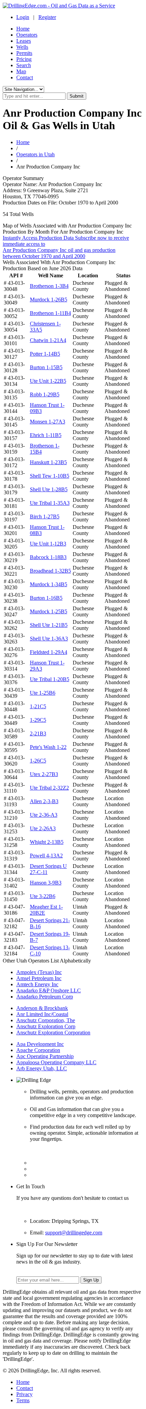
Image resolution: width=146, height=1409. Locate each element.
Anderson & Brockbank (42, 1008)
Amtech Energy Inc (37, 984)
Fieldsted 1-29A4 (48, 652)
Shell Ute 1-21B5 (49, 625)
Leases (23, 41)
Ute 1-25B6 (42, 693)
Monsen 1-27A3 (47, 421)
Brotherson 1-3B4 (49, 286)
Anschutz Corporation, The (45, 1020)
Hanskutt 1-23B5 (48, 462)
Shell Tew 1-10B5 (49, 476)
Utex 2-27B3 (44, 774)
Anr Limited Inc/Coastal (42, 1014)
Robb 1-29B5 (44, 394)
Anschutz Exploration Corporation (53, 1032)
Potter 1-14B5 (45, 354)
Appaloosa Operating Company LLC (56, 1062)
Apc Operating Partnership (45, 1056)
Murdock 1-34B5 (48, 584)
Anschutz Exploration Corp (45, 1026)
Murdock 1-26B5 (48, 299)
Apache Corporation (38, 1050)
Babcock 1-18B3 (48, 557)
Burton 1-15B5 (46, 367)
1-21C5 (38, 706)
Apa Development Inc (40, 1044)
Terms (23, 1400)
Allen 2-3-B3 (44, 801)
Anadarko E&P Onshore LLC (48, 990)
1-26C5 (38, 760)
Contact (24, 77)
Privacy (24, 1394)
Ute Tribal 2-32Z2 (49, 788)
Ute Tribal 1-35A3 (50, 503)
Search (23, 65)
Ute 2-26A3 (43, 828)
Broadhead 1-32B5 (50, 571)
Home (23, 29)
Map (21, 71)
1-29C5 (38, 720)
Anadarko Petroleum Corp (44, 996)
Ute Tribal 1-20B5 (49, 679)
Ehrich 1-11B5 (45, 435)
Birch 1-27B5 (44, 516)
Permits (24, 53)
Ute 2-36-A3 (43, 815)
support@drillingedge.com (73, 1232)
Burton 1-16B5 (46, 598)
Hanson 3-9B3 (45, 883)
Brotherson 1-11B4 (50, 313)
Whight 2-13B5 (46, 842)
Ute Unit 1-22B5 (48, 381)
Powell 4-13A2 (46, 855)
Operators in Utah (35, 154)
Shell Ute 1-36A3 (49, 638)
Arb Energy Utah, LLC (41, 1068)
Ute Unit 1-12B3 (48, 544)
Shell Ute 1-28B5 (49, 489)
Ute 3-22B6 (42, 896)
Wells (22, 47)
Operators (26, 35)
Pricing (24, 59)
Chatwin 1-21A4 (48, 340)
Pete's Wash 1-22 (48, 747)
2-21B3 (38, 733)
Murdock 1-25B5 (48, 611)
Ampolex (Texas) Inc (39, 972)
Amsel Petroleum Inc (38, 978)
